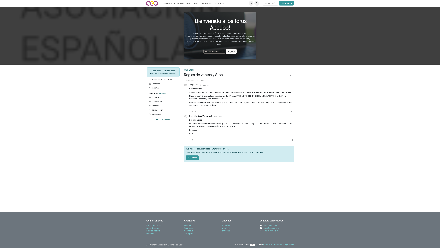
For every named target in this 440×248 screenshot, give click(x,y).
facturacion (156, 101)
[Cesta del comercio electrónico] (251, 3)
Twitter (227, 225)
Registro (231, 51)
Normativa (188, 231)
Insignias (155, 88)
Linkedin (227, 228)
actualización (157, 110)
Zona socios (189, 228)
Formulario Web (270, 225)
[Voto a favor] (189, 111)
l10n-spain (188, 233)
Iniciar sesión (270, 3)
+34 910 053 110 (270, 231)
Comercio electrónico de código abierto (278, 245)
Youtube (227, 231)
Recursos (150, 233)
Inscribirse (192, 157)
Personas (155, 84)
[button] (256, 3)
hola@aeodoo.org (271, 228)
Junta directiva (152, 228)
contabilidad (156, 97)
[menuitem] (168, 3)
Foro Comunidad (153, 225)
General (189, 70)
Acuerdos (188, 225)
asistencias (156, 114)
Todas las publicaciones (162, 79)
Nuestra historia (153, 231)
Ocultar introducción (214, 51)
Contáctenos (286, 3)
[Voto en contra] (195, 111)
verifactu (155, 106)
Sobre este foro (164, 120)
